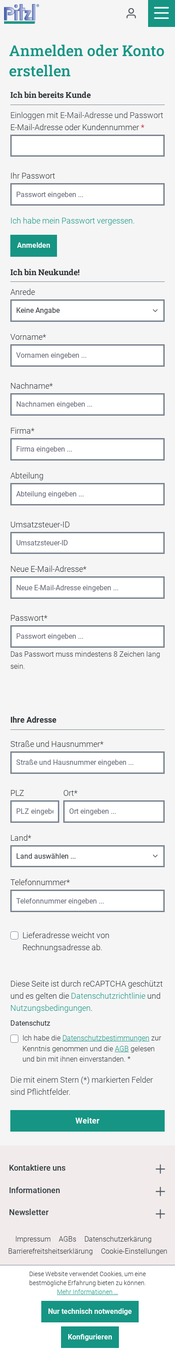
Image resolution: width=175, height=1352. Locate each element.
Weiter (87, 1120)
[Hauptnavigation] (161, 13)
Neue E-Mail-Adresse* (48, 569)
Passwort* (29, 618)
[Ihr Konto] (131, 14)
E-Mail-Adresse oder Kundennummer (77, 127)
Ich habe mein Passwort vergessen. (72, 220)
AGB (122, 1049)
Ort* (70, 793)
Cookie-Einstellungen (134, 1251)
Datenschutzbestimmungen (105, 1038)
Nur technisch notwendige (90, 1311)
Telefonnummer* (40, 882)
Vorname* (28, 337)
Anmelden (33, 245)
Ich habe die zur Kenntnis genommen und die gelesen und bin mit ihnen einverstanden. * (91, 1048)
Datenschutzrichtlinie (108, 996)
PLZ (17, 793)
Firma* (22, 430)
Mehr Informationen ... (87, 1291)
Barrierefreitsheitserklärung (50, 1251)
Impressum (33, 1239)
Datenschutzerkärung (118, 1239)
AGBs (67, 1239)
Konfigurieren (90, 1337)
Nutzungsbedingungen (50, 1008)
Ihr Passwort (32, 175)
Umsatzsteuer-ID (40, 524)
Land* (20, 838)
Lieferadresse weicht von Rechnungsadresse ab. (65, 941)
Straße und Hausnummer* (57, 744)
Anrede (22, 292)
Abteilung (27, 475)
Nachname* (31, 386)
